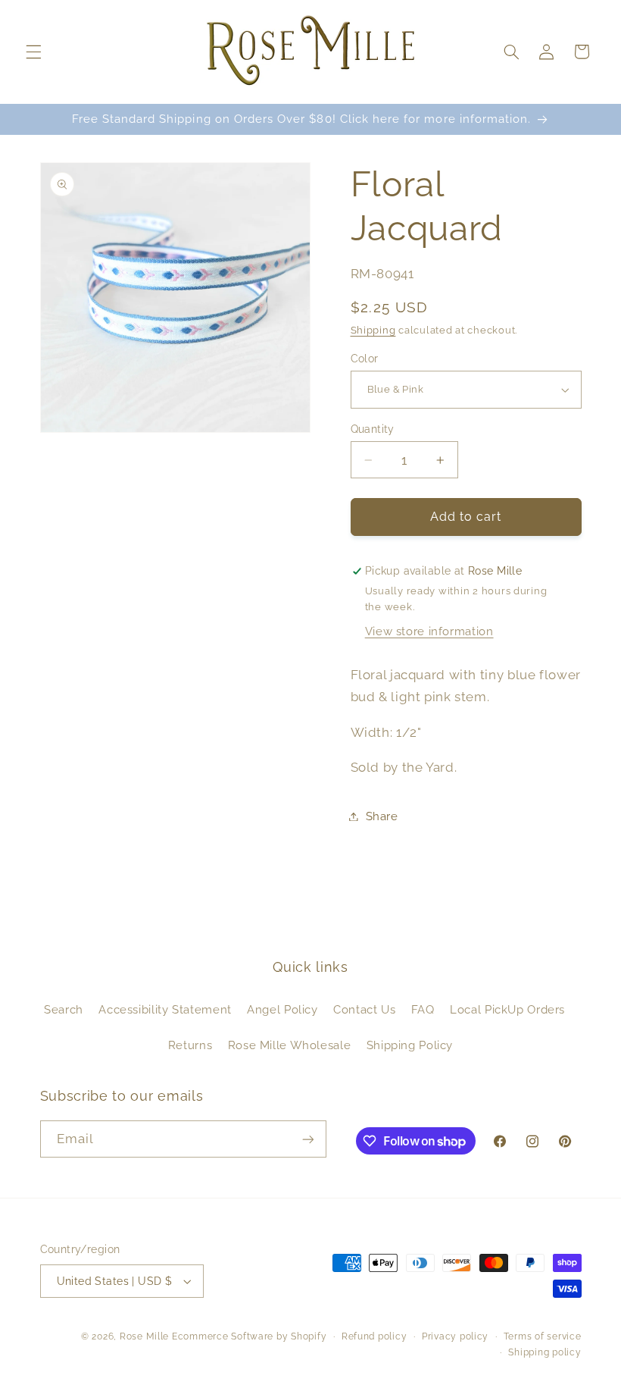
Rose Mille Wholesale (289, 1045)
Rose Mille (144, 1336)
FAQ (423, 1009)
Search (63, 1009)
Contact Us (364, 1009)
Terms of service (543, 1336)
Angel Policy (282, 1009)
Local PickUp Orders (507, 1009)
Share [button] (382, 816)
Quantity (373, 429)
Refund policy (374, 1336)
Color (365, 358)
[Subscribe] (307, 1139)
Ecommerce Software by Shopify (249, 1336)
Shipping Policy (410, 1045)
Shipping (373, 330)
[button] (33, 51)
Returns (190, 1045)
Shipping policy (544, 1352)
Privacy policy (455, 1336)
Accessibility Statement (165, 1009)
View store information (429, 631)
